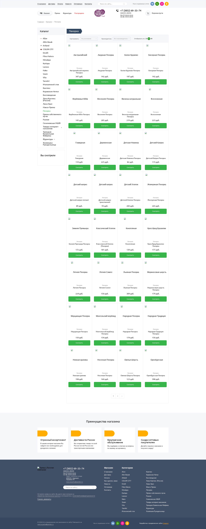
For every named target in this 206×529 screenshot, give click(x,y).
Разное (46, 120)
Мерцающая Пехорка (79, 332)
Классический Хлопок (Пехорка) (104, 245)
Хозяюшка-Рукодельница (49, 144)
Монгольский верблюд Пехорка (105, 333)
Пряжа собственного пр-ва (52, 115)
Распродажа (79, 13)
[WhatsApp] (157, 4)
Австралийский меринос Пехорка (79, 72)
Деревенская (105, 158)
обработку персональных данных (48, 496)
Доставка (51, 4)
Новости (68, 4)
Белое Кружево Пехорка (130, 71)
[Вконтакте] (152, 4)
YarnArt (46, 81)
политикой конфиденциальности (84, 496)
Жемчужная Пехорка (156, 200)
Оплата (60, 4)
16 (146, 38)
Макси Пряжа (49, 107)
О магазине (41, 4)
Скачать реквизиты (44, 499)
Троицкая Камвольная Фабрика (48, 134)
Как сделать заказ (110, 481)
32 (149, 39)
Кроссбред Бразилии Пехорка (156, 245)
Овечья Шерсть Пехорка (130, 375)
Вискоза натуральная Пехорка (130, 116)
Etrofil (45, 53)
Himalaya (47, 60)
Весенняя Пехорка (105, 114)
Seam (45, 74)
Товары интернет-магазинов (51, 127)
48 (151, 38)
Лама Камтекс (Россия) (49, 99)
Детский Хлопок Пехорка (130, 200)
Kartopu (46, 63)
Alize (45, 38)
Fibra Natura (48, 56)
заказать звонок (125, 13)
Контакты (88, 4)
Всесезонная (156, 114)
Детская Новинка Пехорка (130, 158)
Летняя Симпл (104, 288)
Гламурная (79, 158)
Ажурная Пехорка (105, 71)
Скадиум (166, 523)
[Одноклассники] (166, 4)
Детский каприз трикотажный (105, 201)
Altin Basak (47, 42)
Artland (46, 46)
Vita (44, 77)
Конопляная (130, 244)
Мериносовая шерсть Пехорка (155, 289)
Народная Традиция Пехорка (155, 333)
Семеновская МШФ (52, 123)
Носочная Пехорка (105, 375)
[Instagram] (162, 4)
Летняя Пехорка (79, 288)
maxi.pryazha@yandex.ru (74, 482)
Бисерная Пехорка (156, 71)
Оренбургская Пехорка (156, 375)
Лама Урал (47, 104)
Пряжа (57, 13)
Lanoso (46, 67)
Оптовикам (78, 4)
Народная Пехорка (130, 332)
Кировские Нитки (51, 91)
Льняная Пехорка (130, 288)
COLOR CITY (48, 49)
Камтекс (46, 88)
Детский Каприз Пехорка (156, 158)
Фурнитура (67, 13)
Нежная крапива (79, 375)
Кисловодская (49, 95)
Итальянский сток (51, 84)
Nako (45, 70)
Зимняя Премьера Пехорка (79, 244)
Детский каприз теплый (79, 200)
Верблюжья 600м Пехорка (79, 114)
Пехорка (46, 111)
